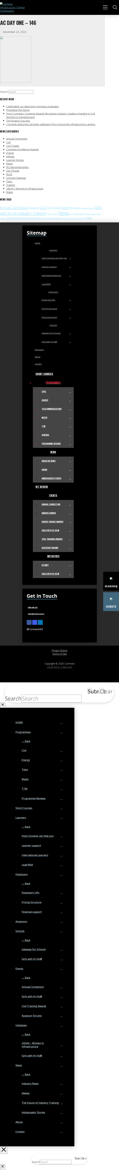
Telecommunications (51, 218)
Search (4, 91)
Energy (10, 153)
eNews (10, 156)
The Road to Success (18, 120)
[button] (105, 7)
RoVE (9, 174)
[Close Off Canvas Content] (3, 1150)
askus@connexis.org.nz (36, 614)
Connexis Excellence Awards (22, 149)
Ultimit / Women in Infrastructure (24, 188)
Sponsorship (34, 218)
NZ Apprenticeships (17, 167)
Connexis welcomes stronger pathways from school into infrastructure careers (51, 124)
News (9, 163)
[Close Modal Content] (2, 705)
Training (10, 185)
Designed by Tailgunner (59, 667)
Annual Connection (16, 138)
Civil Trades (12, 146)
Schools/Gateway (16, 178)
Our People (12, 170)
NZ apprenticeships (77, 214)
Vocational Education (77, 218)
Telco (9, 181)
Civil (8, 142)
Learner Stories (15, 160)
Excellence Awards (87, 208)
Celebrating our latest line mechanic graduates (32, 106)
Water (9, 192)
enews (76, 208)
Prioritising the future (18, 110)
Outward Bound (91, 214)
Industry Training (32, 213)
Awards (34, 208)
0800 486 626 (32, 607)
